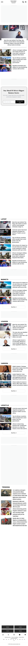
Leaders (20, 627)
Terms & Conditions (14, 637)
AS (6, 639)
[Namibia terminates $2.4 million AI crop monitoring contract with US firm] (14, 68)
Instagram (14, 634)
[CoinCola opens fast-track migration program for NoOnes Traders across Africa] (14, 232)
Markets (7, 627)
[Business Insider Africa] (14, 1)
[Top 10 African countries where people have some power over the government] (14, 60)
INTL (4, 639)
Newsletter (25, 634)
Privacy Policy (21, 637)
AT (8, 639)
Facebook (3, 634)
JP (17, 639)
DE (10, 639)
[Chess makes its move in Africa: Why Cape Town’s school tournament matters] (14, 384)
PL (24, 639)
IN (15, 639)
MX (19, 639)
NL (22, 639)
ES (13, 639)
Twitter (8, 634)
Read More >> (14, 307)
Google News (19, 634)
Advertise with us (8, 637)
